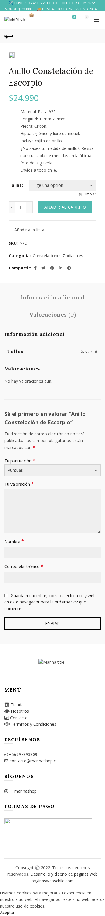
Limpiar (90, 193)
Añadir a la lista (29, 230)
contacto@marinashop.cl (33, 761)
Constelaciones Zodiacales (58, 255)
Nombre (14, 541)
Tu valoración (19, 484)
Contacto (19, 717)
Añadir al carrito (65, 207)
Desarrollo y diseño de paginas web (64, 874)
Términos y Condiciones (33, 724)
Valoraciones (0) (52, 314)
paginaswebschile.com (53, 880)
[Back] (8, 36)
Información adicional (53, 297)
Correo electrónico (23, 566)
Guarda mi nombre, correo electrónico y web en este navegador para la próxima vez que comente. (50, 602)
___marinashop (23, 791)
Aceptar (7, 912)
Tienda (17, 704)
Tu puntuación (19, 460)
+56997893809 (23, 754)
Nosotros (20, 711)
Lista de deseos (74, 17)
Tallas (15, 185)
